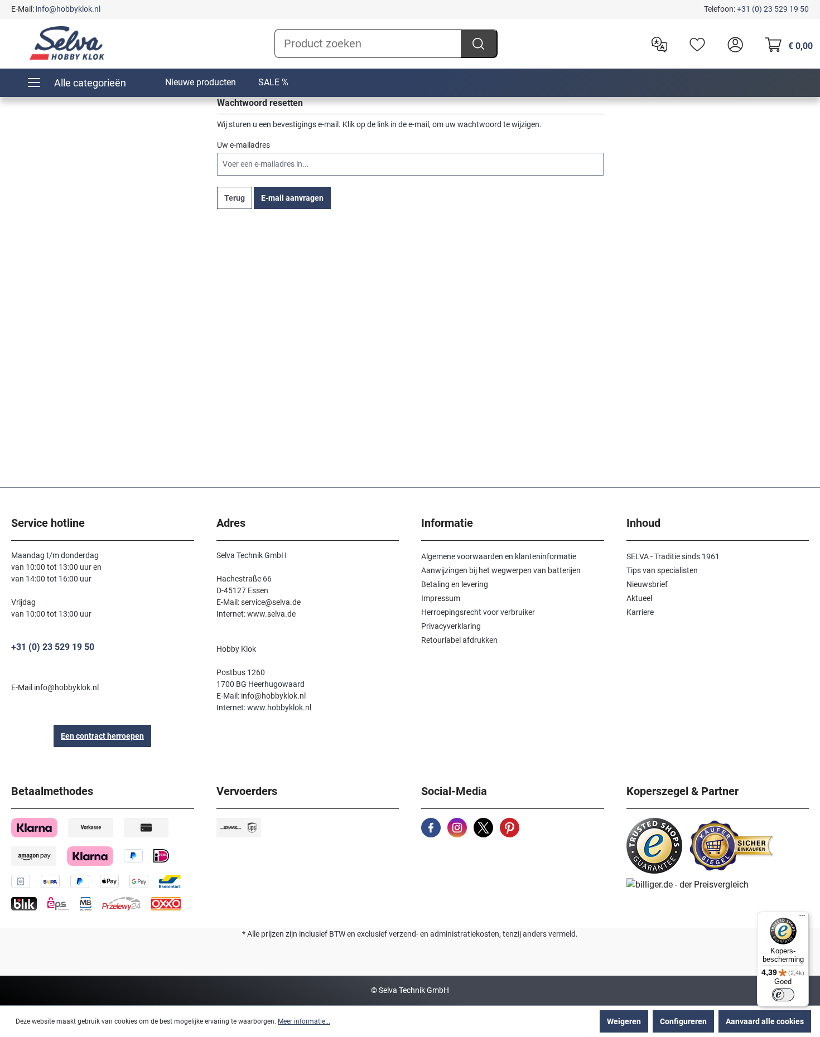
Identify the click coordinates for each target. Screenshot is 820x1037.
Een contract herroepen (102, 735)
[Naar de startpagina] (67, 43)
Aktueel (639, 598)
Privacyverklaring (451, 626)
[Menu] (802, 918)
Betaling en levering (454, 584)
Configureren (683, 1021)
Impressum (440, 598)
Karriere (640, 612)
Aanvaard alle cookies (765, 1021)
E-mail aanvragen (292, 197)
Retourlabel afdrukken (459, 640)
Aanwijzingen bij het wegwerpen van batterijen (501, 570)
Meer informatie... (304, 1021)
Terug (234, 197)
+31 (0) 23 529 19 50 (773, 8)
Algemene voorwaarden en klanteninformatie (498, 556)
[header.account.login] (732, 43)
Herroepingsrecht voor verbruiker (478, 612)
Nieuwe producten (200, 82)
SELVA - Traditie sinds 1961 (673, 556)
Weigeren (624, 1021)
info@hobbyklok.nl (68, 8)
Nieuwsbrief (647, 584)
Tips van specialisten (662, 570)
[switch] (783, 994)
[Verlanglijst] (694, 43)
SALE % (273, 82)
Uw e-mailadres (243, 144)
